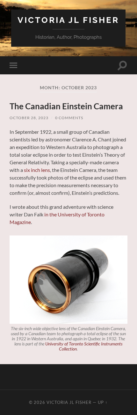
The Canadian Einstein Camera (66, 106)
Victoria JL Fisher (68, 20)
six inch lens (37, 170)
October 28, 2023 (29, 117)
